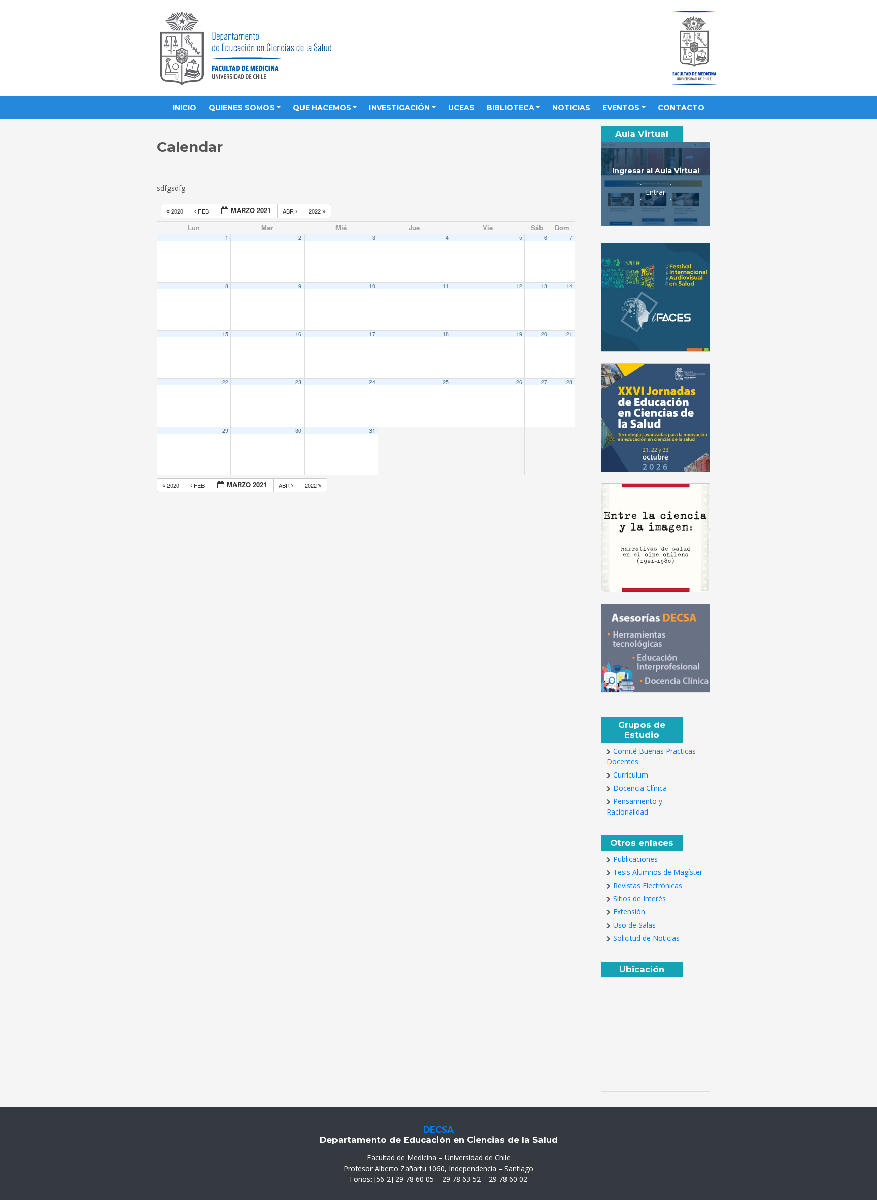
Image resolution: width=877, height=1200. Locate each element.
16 (298, 334)
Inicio (184, 107)
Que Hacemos (322, 107)
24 (372, 382)
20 (544, 334)
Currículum (630, 775)
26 (519, 382)
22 (225, 382)
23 (298, 382)
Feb (203, 211)
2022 (315, 211)
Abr (289, 211)
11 (446, 286)
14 (569, 286)
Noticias (571, 107)
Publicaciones (635, 859)
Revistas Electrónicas (647, 885)
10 (372, 286)
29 (225, 430)
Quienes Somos (242, 107)
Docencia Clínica (640, 788)
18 (446, 334)
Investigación (399, 107)
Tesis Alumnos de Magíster (657, 872)
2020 (177, 211)
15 (225, 334)
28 (569, 382)
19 (519, 334)
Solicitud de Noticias (646, 938)
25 (446, 382)
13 (544, 286)
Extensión (629, 911)
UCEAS (461, 107)
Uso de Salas (634, 925)
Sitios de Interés (639, 898)
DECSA (438, 1129)
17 (372, 334)
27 (544, 382)
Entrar (655, 192)
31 (372, 430)
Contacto (681, 107)
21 (569, 334)
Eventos (620, 107)
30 (298, 430)
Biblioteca (510, 107)
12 (519, 286)
